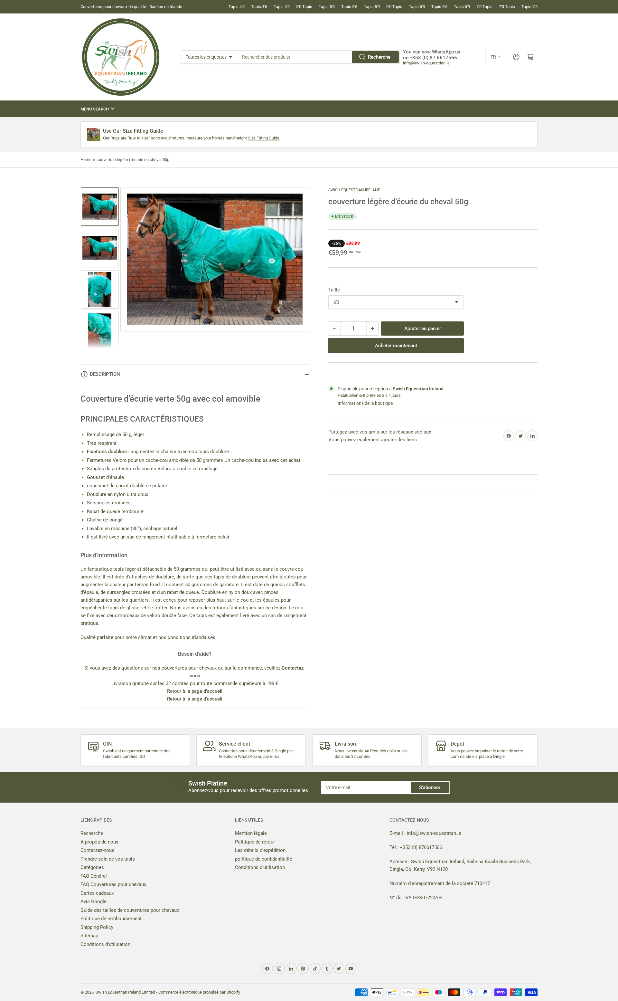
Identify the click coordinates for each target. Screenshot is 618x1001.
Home (85, 159)
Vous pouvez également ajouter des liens (372, 440)
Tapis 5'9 (372, 6)
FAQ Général (93, 876)
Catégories (92, 867)
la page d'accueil (204, 691)
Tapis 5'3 (327, 6)
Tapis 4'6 (259, 6)
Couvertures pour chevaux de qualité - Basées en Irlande (131, 6)
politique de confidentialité (263, 859)
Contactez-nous (97, 850)
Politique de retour (255, 842)
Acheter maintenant (396, 345)
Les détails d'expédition (260, 850)
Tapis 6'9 (462, 6)
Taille (334, 290)
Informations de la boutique (365, 403)
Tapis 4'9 (282, 6)
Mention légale (251, 833)
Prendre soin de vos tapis (107, 859)
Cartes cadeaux (97, 893)
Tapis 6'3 (417, 6)
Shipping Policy (96, 927)
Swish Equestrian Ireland (354, 190)
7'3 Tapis (507, 6)
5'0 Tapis (304, 6)
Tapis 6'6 (439, 6)
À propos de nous (99, 842)
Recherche (379, 57)
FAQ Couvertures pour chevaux (113, 884)
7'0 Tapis (484, 6)
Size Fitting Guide (263, 138)
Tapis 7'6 (529, 6)
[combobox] (318, 57)
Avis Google (93, 901)
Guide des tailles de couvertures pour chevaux (129, 910)
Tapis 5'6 (349, 6)
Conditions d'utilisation (105, 944)
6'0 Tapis (394, 6)
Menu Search (94, 109)
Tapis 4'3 (237, 6)
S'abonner (429, 787)
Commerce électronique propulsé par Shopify (199, 992)
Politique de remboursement (111, 918)
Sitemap (89, 936)
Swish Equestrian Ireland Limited (125, 992)
